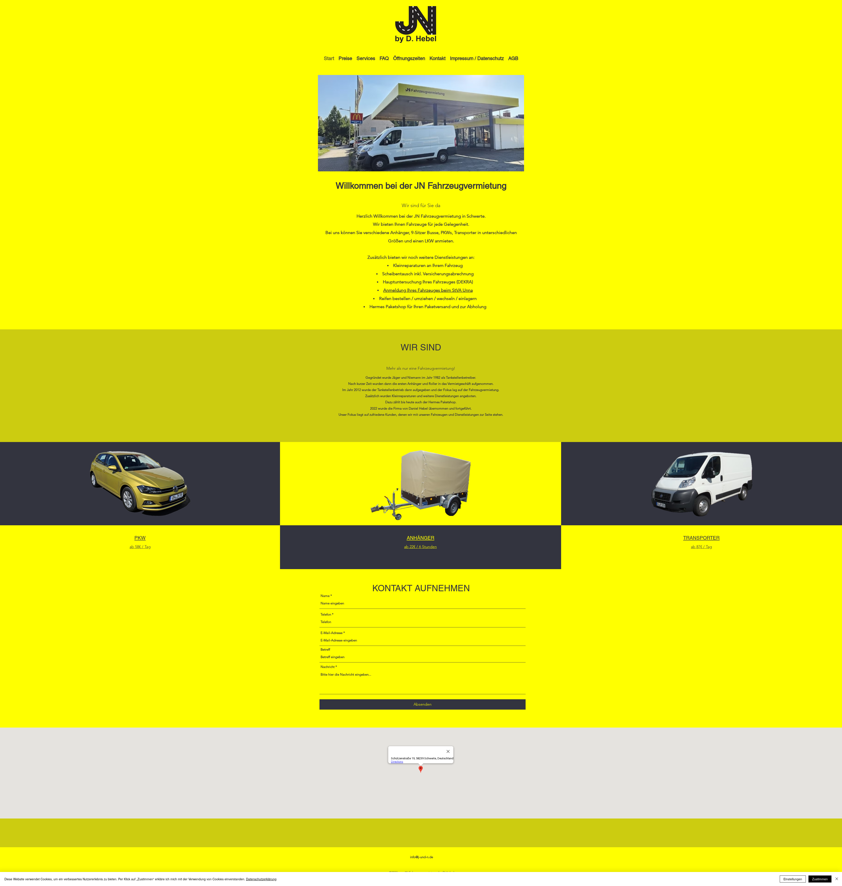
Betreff (325, 649)
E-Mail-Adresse (332, 632)
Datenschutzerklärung (261, 879)
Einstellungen (792, 879)
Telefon (326, 614)
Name (325, 595)
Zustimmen (820, 879)
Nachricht (328, 666)
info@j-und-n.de (421, 857)
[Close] (836, 878)
